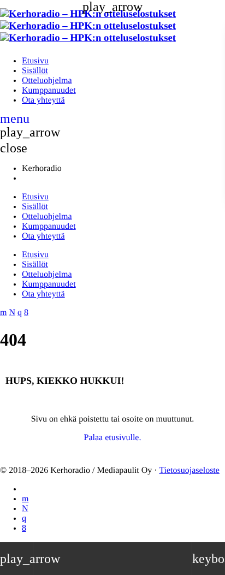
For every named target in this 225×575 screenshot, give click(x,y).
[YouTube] (25, 498)
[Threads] (25, 508)
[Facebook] (24, 528)
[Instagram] (24, 518)
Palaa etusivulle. (112, 437)
